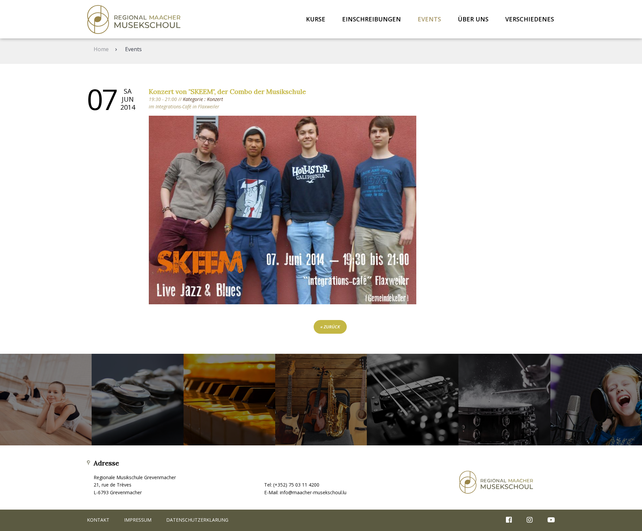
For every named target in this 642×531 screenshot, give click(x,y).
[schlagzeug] (504, 399)
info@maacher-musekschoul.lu (313, 492)
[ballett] (46, 399)
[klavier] (229, 399)
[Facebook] (509, 520)
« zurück (330, 327)
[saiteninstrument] (412, 399)
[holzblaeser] (137, 399)
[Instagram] (529, 520)
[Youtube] (548, 520)
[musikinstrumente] (321, 399)
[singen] (596, 399)
